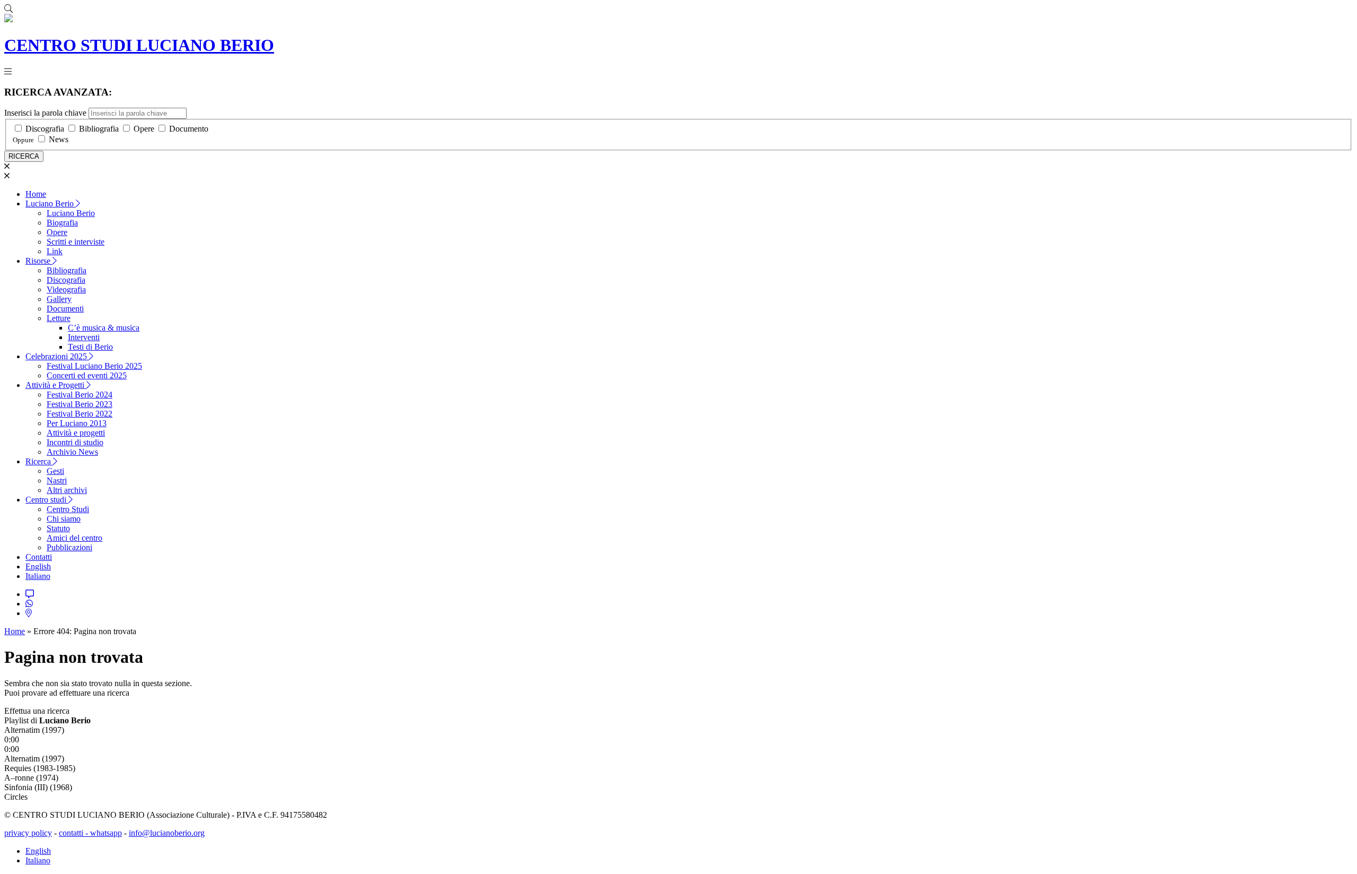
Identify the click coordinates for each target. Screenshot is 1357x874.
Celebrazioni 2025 (57, 356)
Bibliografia (99, 128)
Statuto (58, 528)
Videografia (66, 289)
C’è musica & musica (103, 327)
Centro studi (46, 499)
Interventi (84, 337)
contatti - (74, 832)
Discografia (44, 128)
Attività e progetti (76, 432)
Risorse (38, 260)
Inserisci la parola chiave (45, 112)
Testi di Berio (90, 346)
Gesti (55, 470)
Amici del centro (74, 537)
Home (35, 193)
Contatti (38, 556)
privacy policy (28, 832)
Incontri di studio (75, 442)
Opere (144, 128)
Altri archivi (67, 490)
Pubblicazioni (69, 547)
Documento (188, 128)
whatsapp (106, 832)
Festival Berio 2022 (79, 413)
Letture (59, 318)
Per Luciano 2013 (77, 423)
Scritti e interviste (75, 241)
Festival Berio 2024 (79, 394)
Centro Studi (68, 509)
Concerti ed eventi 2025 (87, 375)
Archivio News (72, 451)
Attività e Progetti (55, 385)
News (58, 139)
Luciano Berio (50, 203)
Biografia (62, 222)
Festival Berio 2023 (79, 404)
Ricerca (39, 461)
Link (55, 251)
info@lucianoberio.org (167, 832)
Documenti (65, 308)
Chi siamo (64, 518)
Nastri (57, 480)
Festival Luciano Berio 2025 (94, 365)
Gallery (59, 299)
